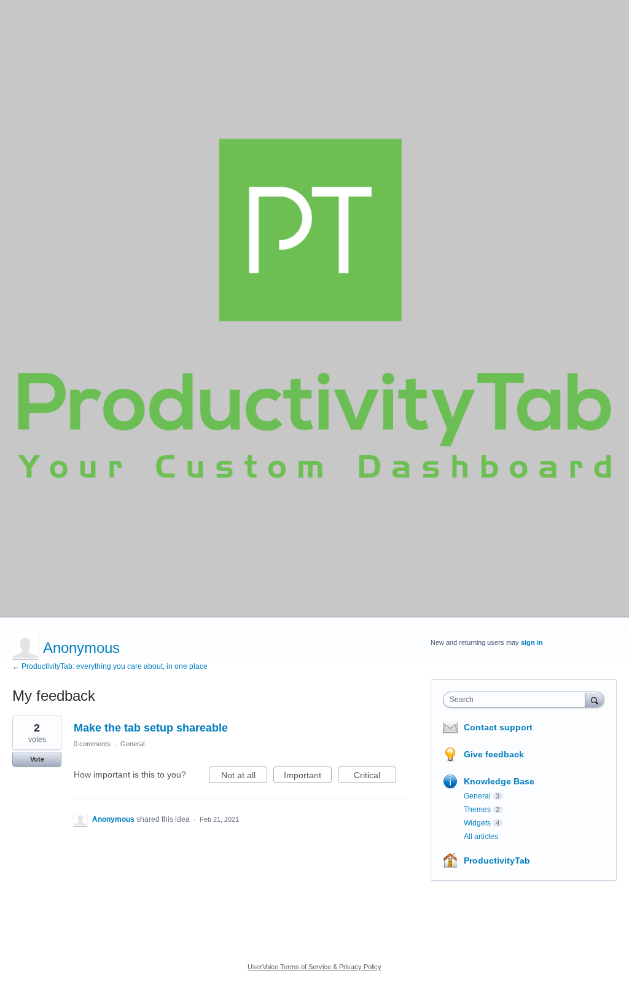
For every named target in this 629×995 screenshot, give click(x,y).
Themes (477, 809)
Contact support (498, 727)
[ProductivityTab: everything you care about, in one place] (314, 308)
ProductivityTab (497, 860)
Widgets (477, 823)
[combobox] (517, 699)
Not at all (244, 776)
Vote (37, 759)
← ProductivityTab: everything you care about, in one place (110, 666)
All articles (481, 836)
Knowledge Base (499, 781)
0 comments (92, 743)
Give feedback (494, 754)
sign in (532, 642)
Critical (375, 776)
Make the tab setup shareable (151, 728)
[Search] (594, 699)
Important (308, 776)
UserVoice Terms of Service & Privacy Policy (314, 966)
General (132, 743)
